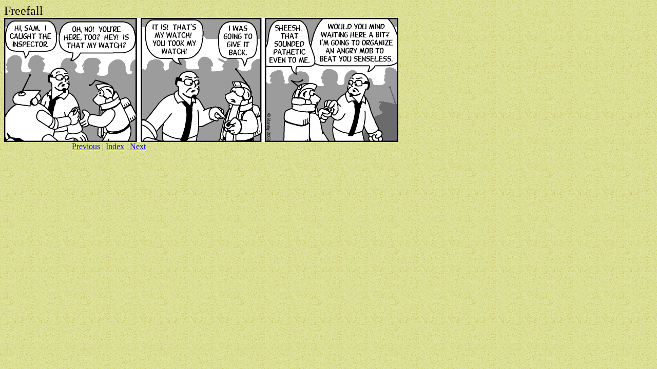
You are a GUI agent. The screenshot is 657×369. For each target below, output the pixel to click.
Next (138, 146)
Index (115, 146)
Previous (86, 146)
